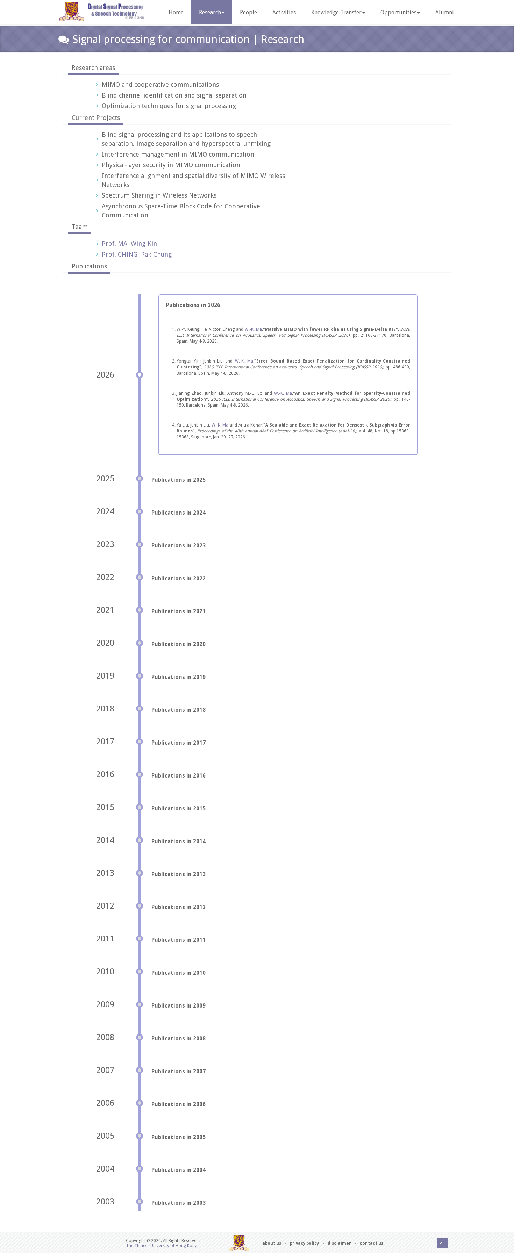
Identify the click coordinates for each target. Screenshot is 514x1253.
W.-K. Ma (253, 329)
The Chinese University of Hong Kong (161, 1245)
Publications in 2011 (178, 940)
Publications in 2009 (178, 1005)
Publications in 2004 (178, 1170)
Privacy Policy (304, 1243)
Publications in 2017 (178, 742)
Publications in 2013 (178, 874)
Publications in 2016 (178, 775)
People (248, 12)
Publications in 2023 (178, 545)
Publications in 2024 (178, 512)
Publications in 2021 (178, 611)
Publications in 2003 (178, 1203)
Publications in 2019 (178, 677)
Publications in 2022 (178, 578)
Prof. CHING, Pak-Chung (137, 254)
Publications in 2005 (178, 1137)
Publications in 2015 (178, 808)
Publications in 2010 (178, 972)
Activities (284, 12)
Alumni (444, 12)
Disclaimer (339, 1243)
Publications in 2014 (178, 841)
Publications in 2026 (193, 305)
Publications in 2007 (178, 1071)
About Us (271, 1243)
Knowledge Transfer (336, 12)
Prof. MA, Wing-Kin (129, 243)
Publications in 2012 (178, 907)
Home (176, 12)
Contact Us (371, 1243)
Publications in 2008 (178, 1038)
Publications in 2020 (178, 644)
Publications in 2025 (178, 480)
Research (210, 12)
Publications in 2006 (178, 1104)
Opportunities (398, 12)
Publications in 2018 (178, 710)
